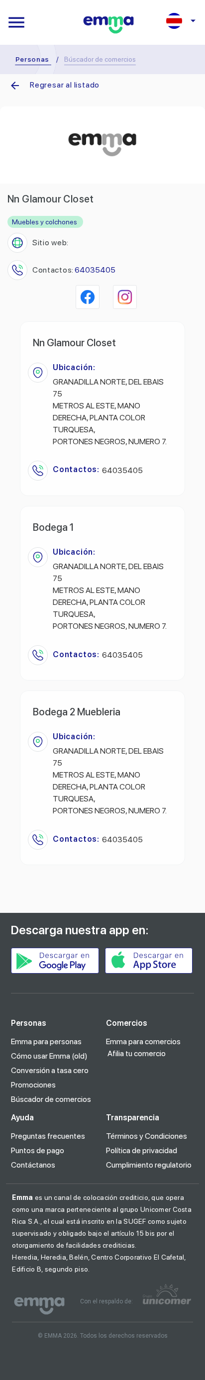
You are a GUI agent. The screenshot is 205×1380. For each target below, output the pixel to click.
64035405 (95, 270)
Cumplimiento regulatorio (149, 1165)
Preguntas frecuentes (48, 1136)
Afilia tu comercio (136, 1053)
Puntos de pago (37, 1150)
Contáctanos (33, 1165)
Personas (32, 59)
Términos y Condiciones (146, 1136)
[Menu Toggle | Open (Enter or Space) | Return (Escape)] (16, 22)
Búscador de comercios (51, 1099)
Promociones (33, 1084)
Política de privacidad (141, 1150)
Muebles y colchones (44, 222)
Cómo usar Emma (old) (49, 1056)
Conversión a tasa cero (50, 1070)
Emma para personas (46, 1041)
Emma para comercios (143, 1041)
